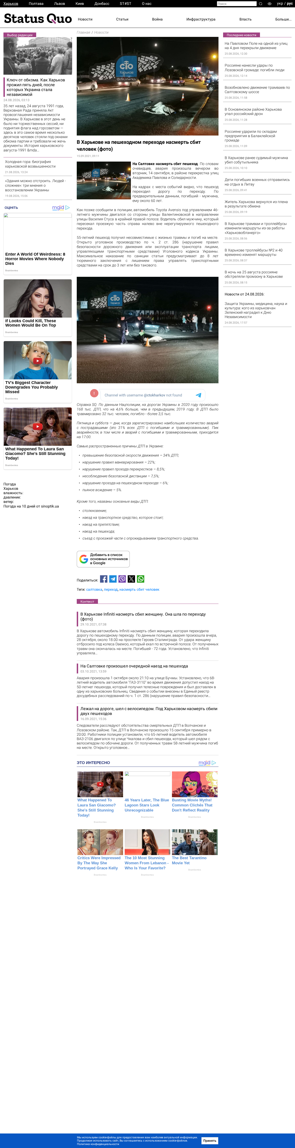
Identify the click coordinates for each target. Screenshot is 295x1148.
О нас (146, 3)
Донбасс (101, 3)
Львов (59, 3)
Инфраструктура (200, 19)
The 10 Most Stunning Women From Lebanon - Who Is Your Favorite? (147, 863)
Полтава (36, 3)
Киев (80, 3)
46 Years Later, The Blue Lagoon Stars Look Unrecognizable (147, 805)
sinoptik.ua (50, 506)
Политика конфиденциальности (98, 1144)
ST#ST (125, 3)
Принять (209, 1140)
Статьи (122, 19)
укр (280, 3)
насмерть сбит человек (139, 589)
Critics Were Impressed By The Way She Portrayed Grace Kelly (99, 863)
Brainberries (100, 822)
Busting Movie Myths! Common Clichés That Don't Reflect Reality (192, 805)
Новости (85, 19)
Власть (245, 19)
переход (111, 589)
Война (157, 19)
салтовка (94, 589)
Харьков (10, 3)
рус (290, 3)
